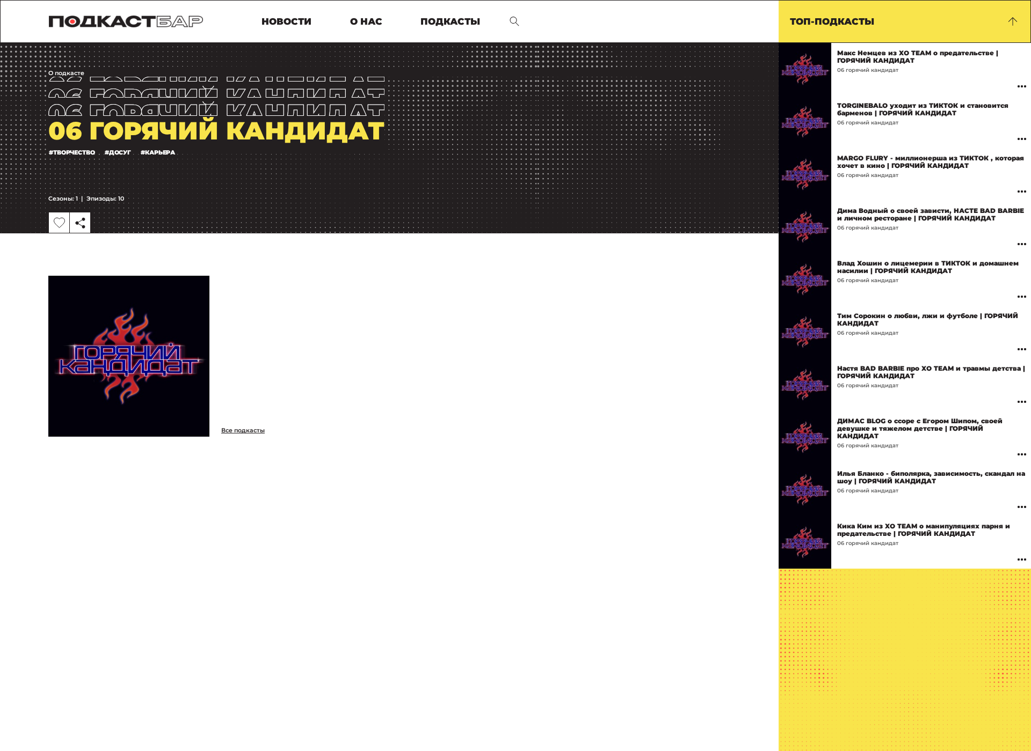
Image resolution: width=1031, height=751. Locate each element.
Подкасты (450, 21)
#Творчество (72, 152)
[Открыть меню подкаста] (1021, 86)
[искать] (514, 21)
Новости (286, 21)
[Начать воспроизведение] (805, 69)
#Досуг (118, 152)
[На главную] (126, 21)
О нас (366, 21)
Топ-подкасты (832, 21)
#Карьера (158, 152)
